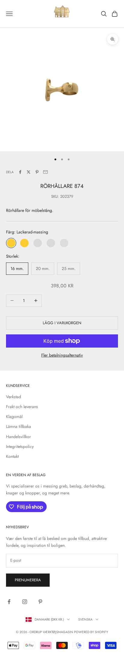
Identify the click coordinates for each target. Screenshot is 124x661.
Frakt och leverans (22, 407)
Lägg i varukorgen (62, 323)
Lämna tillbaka (18, 426)
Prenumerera (28, 580)
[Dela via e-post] (45, 172)
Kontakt (12, 456)
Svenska (85, 619)
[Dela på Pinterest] (37, 172)
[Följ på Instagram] (25, 602)
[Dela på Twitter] (28, 172)
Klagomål (14, 416)
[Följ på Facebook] (9, 602)
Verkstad (13, 397)
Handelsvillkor (18, 437)
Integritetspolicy (20, 446)
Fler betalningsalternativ (62, 355)
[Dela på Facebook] (20, 172)
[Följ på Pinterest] (40, 602)
